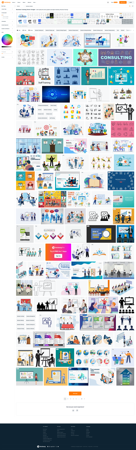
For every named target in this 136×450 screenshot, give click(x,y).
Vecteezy (44, 430)
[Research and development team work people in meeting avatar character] (124, 339)
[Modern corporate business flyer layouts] (49, 339)
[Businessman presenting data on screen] (75, 234)
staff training (52, 118)
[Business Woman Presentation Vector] (94, 76)
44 (81, 398)
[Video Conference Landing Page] (29, 162)
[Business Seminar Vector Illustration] (52, 145)
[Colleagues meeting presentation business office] (24, 305)
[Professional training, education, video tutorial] (79, 94)
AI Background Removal (47, 440)
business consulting (47, 109)
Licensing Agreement (61, 429)
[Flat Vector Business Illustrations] (121, 76)
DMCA (58, 430)
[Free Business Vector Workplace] (79, 199)
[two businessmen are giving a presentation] (24, 339)
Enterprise (45, 433)
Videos (24, 2)
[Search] (129, 6)
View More (127, 21)
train (118, 30)
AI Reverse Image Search (47, 438)
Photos (19, 2)
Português (88, 432)
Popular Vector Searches (61, 433)
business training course (98, 30)
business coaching (20, 316)
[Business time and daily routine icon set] (93, 111)
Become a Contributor (75, 435)
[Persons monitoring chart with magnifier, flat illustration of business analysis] (36, 270)
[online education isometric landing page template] (78, 377)
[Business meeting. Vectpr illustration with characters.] (109, 111)
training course (49, 113)
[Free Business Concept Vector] (52, 216)
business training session (73, 30)
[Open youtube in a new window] (58, 446)
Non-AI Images (5, 17)
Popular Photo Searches (61, 435)
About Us (72, 432)
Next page (75, 393)
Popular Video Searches (61, 436)
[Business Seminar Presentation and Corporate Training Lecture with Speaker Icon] (45, 180)
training (55, 109)
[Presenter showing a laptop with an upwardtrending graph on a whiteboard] (44, 288)
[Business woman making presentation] (29, 377)
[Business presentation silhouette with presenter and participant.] (45, 357)
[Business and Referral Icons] (72, 111)
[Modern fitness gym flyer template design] (98, 322)
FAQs (72, 429)
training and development (43, 105)
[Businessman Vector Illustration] (27, 40)
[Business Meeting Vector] (122, 94)
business (39, 109)
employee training (20, 328)
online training (53, 105)
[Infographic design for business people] (52, 199)
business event (41, 113)
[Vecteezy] (6, 2)
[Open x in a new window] (56, 446)
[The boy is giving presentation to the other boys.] (67, 322)
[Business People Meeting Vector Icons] (122, 129)
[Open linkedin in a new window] (51, 446)
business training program (61, 30)
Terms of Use (85, 446)
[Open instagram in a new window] (49, 446)
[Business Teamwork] (85, 57)
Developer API (45, 436)
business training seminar (110, 30)
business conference (30, 328)
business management (31, 316)
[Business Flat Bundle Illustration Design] (121, 252)
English (87, 429)
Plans (112, 2)
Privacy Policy (90, 446)
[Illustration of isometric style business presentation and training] (75, 162)
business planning (20, 324)
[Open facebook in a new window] (47, 446)
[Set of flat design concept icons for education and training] (25, 180)
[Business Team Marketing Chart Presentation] (28, 216)
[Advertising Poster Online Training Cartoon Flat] (72, 129)
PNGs (25, 30)
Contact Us (73, 430)
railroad (122, 30)
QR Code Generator (46, 441)
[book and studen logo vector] (99, 252)
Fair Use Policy (95, 446)
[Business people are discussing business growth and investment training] (26, 111)
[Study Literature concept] (94, 180)
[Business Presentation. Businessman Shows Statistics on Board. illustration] (125, 234)
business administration (42, 118)
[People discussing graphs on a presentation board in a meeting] (75, 216)
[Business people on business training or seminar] (122, 357)
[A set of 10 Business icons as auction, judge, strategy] (92, 357)
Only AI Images (5, 16)
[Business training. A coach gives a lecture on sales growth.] (28, 94)
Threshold (4, 51)
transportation (129, 30)
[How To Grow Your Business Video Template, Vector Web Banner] (101, 234)
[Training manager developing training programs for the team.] (97, 129)
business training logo (50, 30)
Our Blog (72, 433)
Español (87, 430)
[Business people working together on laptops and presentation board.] (81, 252)
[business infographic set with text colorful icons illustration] (49, 234)
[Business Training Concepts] (44, 76)
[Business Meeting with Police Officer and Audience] (30, 252)
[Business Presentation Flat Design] (103, 305)
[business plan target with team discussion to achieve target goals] (46, 129)
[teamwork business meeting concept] (123, 216)
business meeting (20, 320)
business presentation (30, 320)
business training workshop (86, 30)
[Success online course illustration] (123, 40)
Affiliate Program (60, 432)
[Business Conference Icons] (67, 76)
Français (87, 435)
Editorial (29, 2)
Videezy (44, 432)
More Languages (89, 436)
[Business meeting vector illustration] (25, 76)
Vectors (13, 2)
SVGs (19, 30)
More (34, 2)
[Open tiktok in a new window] (54, 446)
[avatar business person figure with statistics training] (47, 322)
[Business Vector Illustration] (124, 162)
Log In (130, 2)
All (3, 15)
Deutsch (87, 433)
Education (45, 435)
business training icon (39, 30)
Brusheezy (45, 429)
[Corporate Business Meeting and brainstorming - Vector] (122, 288)
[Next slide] (132, 30)
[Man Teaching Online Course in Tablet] (56, 377)
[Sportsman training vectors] (101, 162)
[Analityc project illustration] (65, 357)
